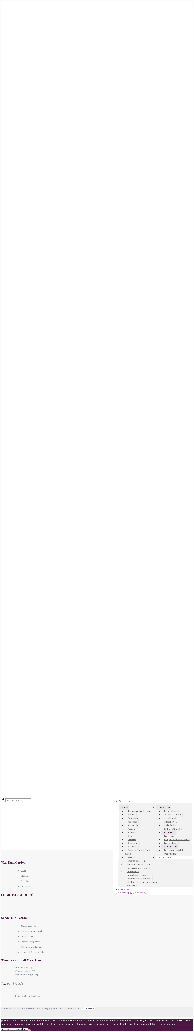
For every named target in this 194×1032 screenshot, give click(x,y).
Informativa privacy (19, 1029)
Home (23, 870)
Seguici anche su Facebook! (27, 995)
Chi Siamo (25, 876)
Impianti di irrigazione (30, 941)
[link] (32, 800)
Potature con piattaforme (32, 947)
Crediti (76, 1008)
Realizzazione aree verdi (31, 931)
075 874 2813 (16, 983)
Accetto (5, 1029)
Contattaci (25, 886)
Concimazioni (27, 936)
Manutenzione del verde (31, 926)
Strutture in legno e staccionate (34, 952)
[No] (29, 1029)
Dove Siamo (26, 881)
